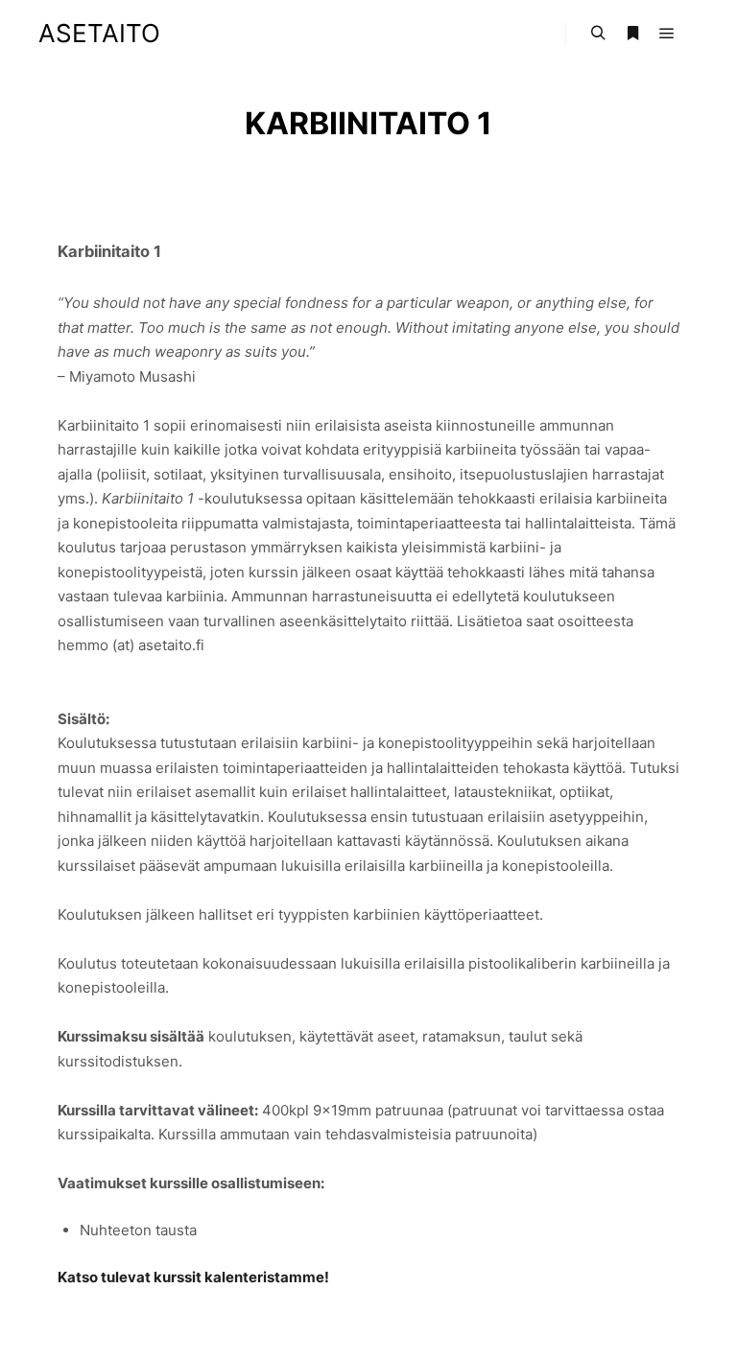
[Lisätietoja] (632, 33)
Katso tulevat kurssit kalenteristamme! (193, 1277)
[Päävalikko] (667, 33)
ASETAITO (99, 33)
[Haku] (598, 33)
